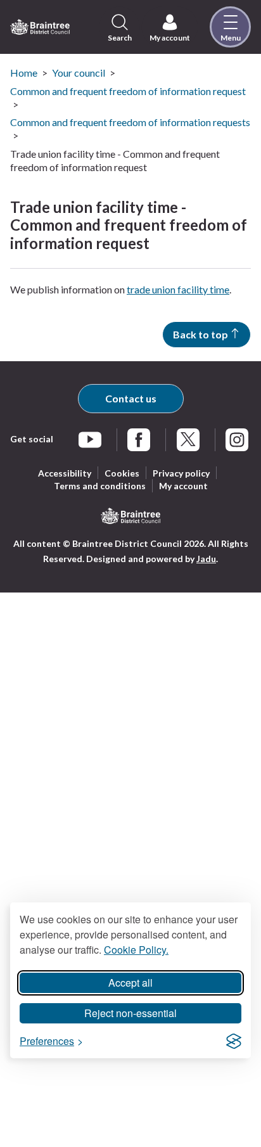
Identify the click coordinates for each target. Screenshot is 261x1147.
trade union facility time (178, 289)
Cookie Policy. (136, 949)
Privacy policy (181, 473)
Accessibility (64, 473)
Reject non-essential (130, 1013)
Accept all (130, 982)
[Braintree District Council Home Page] (40, 27)
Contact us (130, 398)
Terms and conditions (100, 485)
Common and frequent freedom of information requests (130, 122)
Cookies (122, 473)
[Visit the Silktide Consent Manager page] (233, 1041)
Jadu (206, 558)
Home (23, 73)
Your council (78, 73)
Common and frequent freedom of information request (128, 91)
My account (183, 485)
